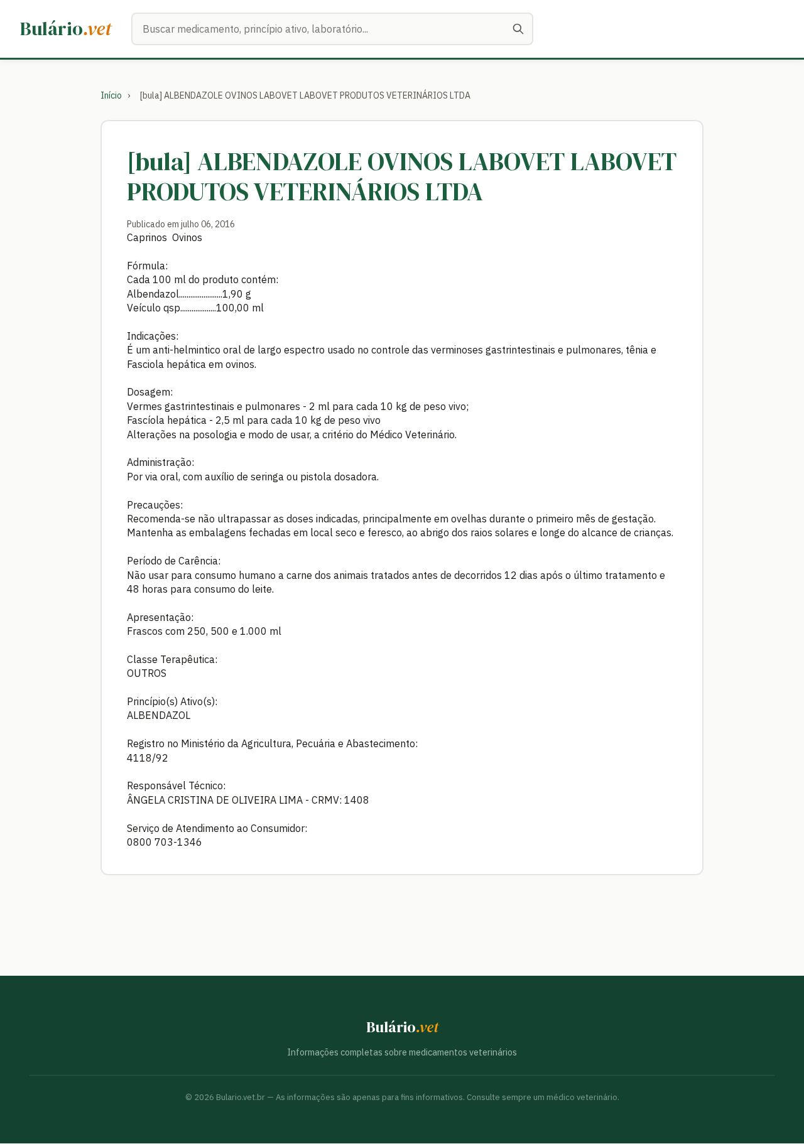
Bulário (65, 28)
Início (111, 95)
